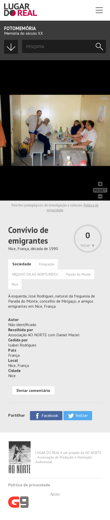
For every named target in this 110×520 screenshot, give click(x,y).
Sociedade (21, 263)
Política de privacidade (29, 484)
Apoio (55, 494)
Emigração (46, 264)
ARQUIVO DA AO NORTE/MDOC (35, 274)
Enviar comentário (33, 390)
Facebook (49, 415)
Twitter (81, 415)
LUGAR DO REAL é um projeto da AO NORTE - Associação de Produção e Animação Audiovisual (68, 457)
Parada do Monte (78, 274)
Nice (15, 284)
